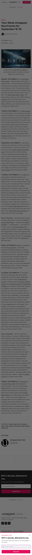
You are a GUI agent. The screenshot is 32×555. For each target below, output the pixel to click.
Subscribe (16, 551)
